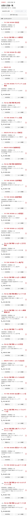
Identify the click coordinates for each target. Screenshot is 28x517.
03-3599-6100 (6, 94)
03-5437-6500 (6, 124)
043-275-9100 (6, 321)
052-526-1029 (6, 420)
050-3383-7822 (7, 285)
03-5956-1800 (6, 155)
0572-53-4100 (6, 439)
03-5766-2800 (6, 109)
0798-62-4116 (6, 456)
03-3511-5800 (6, 59)
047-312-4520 (6, 336)
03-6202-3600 (6, 139)
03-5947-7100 (6, 188)
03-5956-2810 (6, 172)
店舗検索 (3, 2)
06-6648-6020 (6, 511)
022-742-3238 (6, 369)
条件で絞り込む (14, 14)
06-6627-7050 (6, 494)
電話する (7, 324)
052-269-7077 (6, 401)
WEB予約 (7, 32)
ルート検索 (20, 32)
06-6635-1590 (6, 474)
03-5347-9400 (6, 220)
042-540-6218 (6, 254)
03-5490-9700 (6, 205)
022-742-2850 (6, 385)
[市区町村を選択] (20, 11)
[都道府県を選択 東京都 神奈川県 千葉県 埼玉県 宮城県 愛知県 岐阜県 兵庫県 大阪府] (7, 11)
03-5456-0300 (6, 29)
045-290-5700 (6, 302)
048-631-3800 (6, 352)
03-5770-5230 (6, 75)
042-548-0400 (6, 235)
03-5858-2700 (6, 269)
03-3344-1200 (6, 44)
